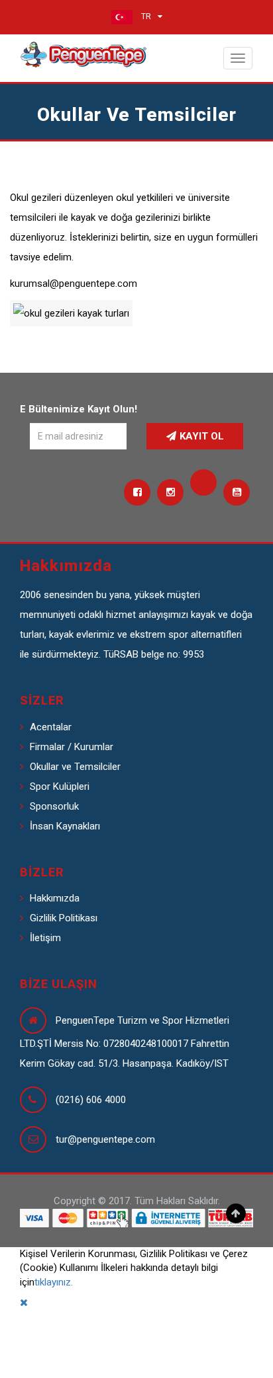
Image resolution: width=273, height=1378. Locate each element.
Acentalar (51, 727)
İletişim (45, 938)
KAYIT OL (202, 436)
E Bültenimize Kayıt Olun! (78, 409)
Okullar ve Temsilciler (75, 767)
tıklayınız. (53, 1282)
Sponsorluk (54, 806)
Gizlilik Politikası (63, 918)
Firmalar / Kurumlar (71, 747)
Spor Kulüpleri (59, 786)
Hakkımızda (55, 898)
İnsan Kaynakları (65, 826)
